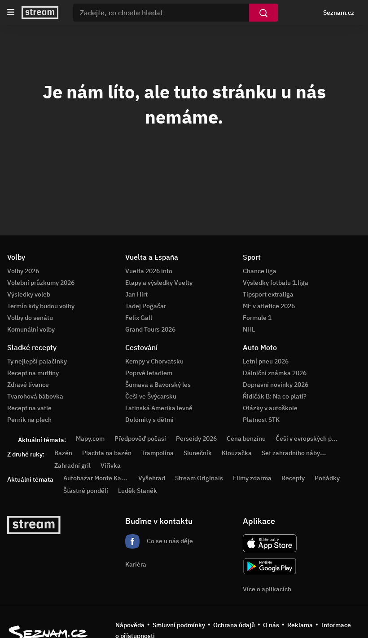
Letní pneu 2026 (266, 361)
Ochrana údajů (234, 625)
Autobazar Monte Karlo (96, 478)
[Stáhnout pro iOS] (270, 543)
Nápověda (130, 625)
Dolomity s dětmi (149, 420)
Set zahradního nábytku (295, 453)
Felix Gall (138, 318)
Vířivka (111, 465)
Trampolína (157, 453)
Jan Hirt (136, 294)
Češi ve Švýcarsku (150, 396)
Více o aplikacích (267, 589)
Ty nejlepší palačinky (37, 361)
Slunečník (198, 453)
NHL (249, 329)
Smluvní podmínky (179, 625)
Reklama (300, 625)
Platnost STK (261, 420)
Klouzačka (237, 453)
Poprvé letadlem (148, 373)
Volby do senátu (30, 318)
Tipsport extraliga (268, 294)
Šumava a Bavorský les (158, 385)
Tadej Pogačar (145, 306)
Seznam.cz (338, 12)
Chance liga (259, 271)
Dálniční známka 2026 (275, 373)
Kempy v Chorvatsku (154, 361)
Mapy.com (90, 438)
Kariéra (135, 564)
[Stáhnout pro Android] (270, 566)
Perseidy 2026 (196, 438)
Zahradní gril (72, 465)
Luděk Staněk (137, 491)
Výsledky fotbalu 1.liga (275, 283)
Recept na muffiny (33, 373)
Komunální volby (31, 329)
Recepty (293, 478)
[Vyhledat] (263, 13)
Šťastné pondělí (85, 491)
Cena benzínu (246, 438)
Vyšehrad (151, 478)
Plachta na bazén (106, 453)
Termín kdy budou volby (40, 306)
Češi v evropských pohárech (315, 438)
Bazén (63, 453)
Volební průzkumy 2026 (40, 283)
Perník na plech (29, 420)
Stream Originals (199, 478)
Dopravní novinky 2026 (275, 385)
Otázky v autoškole (270, 408)
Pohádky (327, 478)
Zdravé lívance (28, 385)
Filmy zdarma (252, 478)
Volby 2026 (23, 271)
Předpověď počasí (140, 438)
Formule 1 (257, 318)
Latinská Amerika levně (159, 408)
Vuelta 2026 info (148, 271)
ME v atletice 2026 (269, 306)
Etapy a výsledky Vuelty (159, 283)
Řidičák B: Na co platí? (275, 396)
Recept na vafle (29, 408)
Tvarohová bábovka (35, 396)
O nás (271, 625)
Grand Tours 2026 (150, 329)
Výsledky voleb (28, 294)
